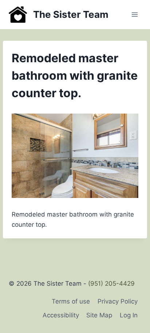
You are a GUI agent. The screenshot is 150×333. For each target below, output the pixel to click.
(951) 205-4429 (111, 283)
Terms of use (71, 301)
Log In (129, 315)
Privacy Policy (118, 301)
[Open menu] (134, 14)
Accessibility (61, 315)
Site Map (99, 315)
